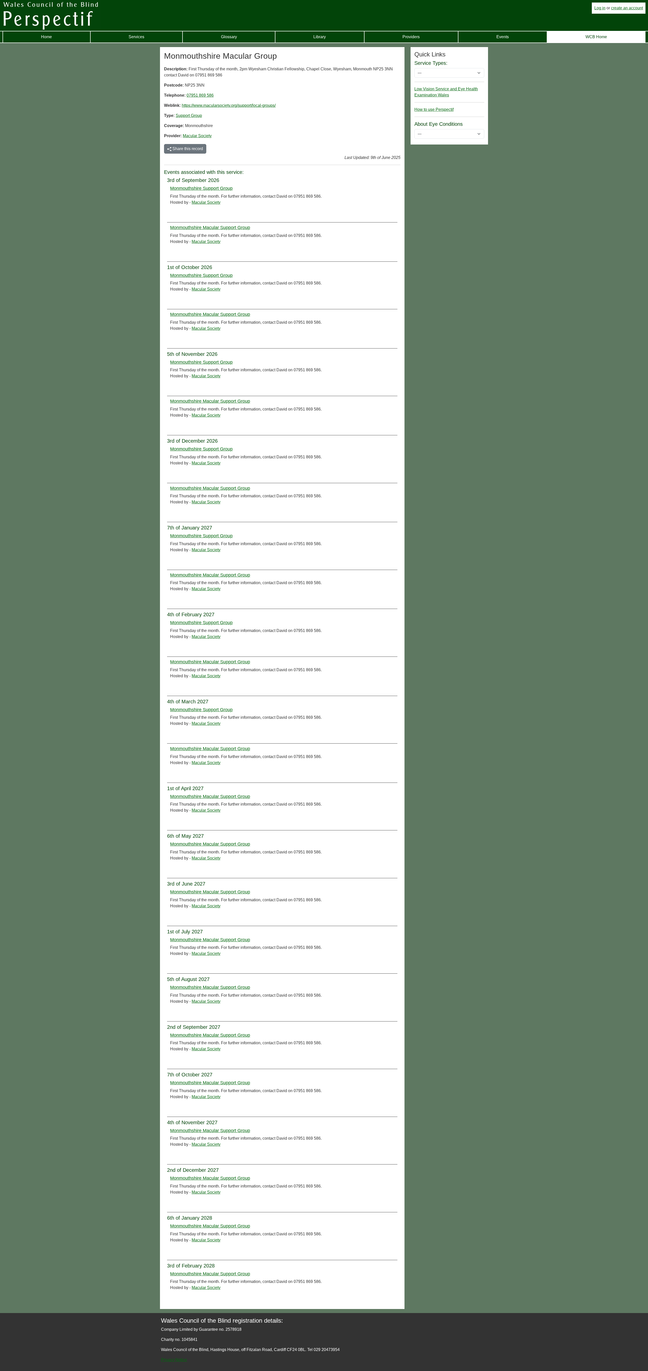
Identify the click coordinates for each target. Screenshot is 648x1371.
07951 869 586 (200, 95)
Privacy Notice (174, 1360)
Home (46, 37)
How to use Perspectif (434, 109)
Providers (411, 37)
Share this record (187, 149)
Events (502, 37)
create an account (627, 8)
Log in (599, 8)
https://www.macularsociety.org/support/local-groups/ (229, 105)
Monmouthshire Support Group (201, 188)
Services (136, 37)
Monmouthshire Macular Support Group (210, 227)
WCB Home (596, 37)
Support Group (189, 115)
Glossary (229, 37)
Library (319, 37)
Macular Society (197, 136)
